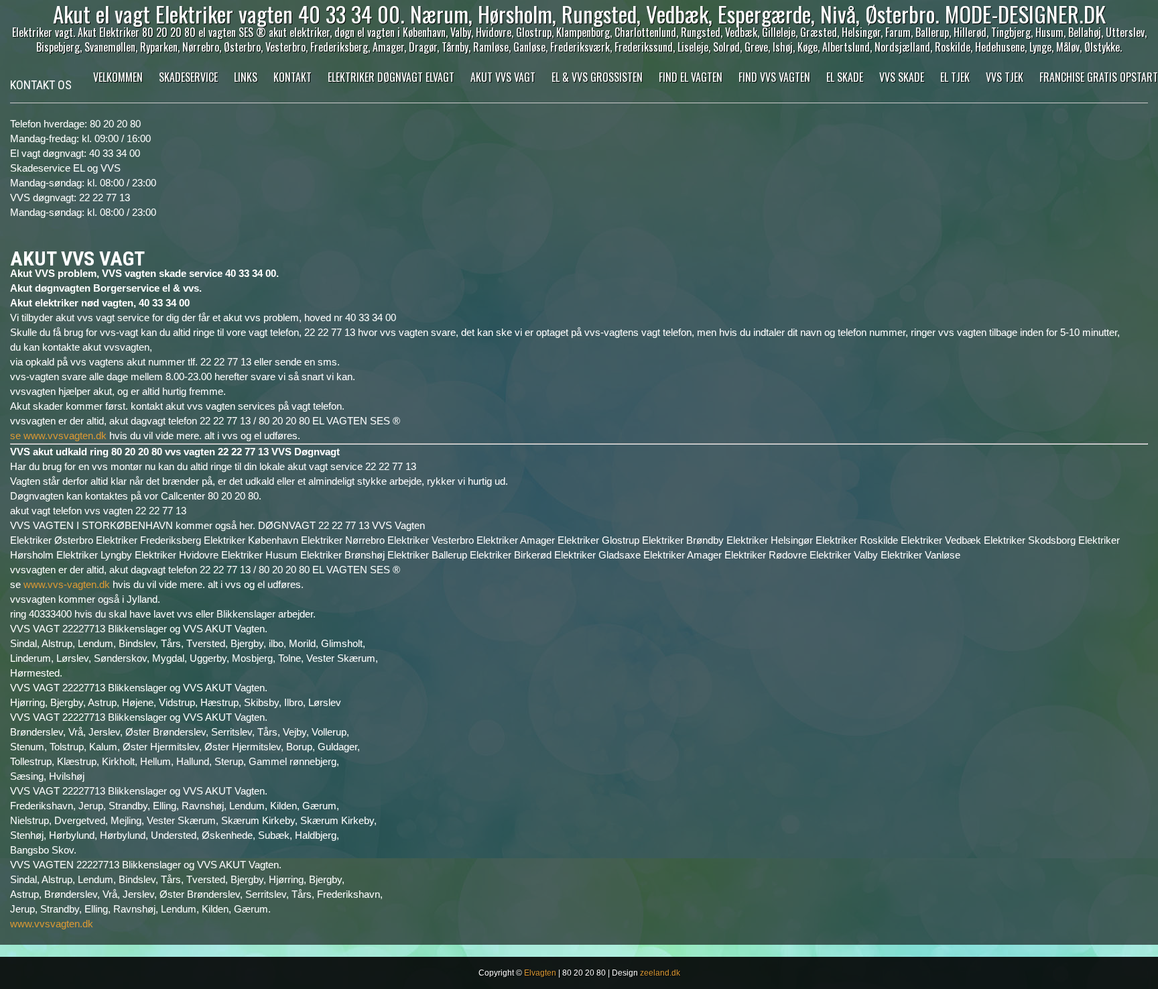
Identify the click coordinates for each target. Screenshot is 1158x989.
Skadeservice (188, 77)
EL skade (844, 77)
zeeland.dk (660, 973)
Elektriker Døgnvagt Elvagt (391, 77)
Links (245, 77)
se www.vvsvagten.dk (58, 435)
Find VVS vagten (774, 77)
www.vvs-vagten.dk (66, 584)
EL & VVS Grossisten (597, 77)
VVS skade (901, 77)
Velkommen (118, 77)
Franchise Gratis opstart (1098, 77)
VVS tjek (1004, 77)
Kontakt (292, 77)
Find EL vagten (690, 77)
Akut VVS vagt (502, 77)
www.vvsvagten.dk (51, 923)
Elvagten (540, 973)
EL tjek (955, 77)
